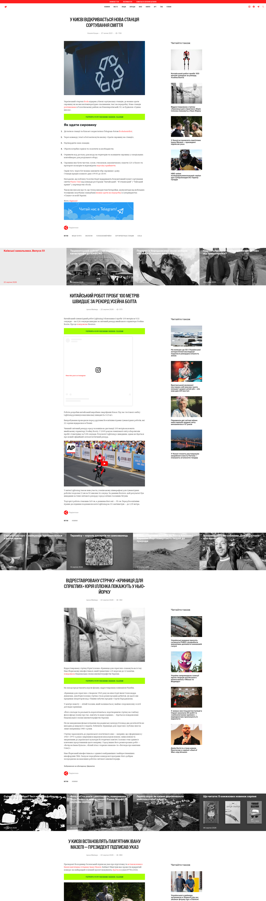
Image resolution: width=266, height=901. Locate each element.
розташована (70, 107)
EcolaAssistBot (125, 131)
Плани (169, 7)
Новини (107, 7)
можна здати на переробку (108, 193)
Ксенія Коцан (92, 33)
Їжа (161, 7)
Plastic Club (75, 182)
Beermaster (127, 2)
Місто (116, 7)
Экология (88, 236)
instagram (104, 117)
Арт (155, 7)
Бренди (132, 7)
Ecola (86, 101)
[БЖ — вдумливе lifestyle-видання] (15, 6)
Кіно (140, 7)
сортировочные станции (124, 236)
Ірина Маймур (92, 309)
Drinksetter (114, 2)
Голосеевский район (103, 236)
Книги (148, 7)
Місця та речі (76, 236)
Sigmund (73, 201)
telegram (119, 117)
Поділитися (73, 227)
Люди (124, 7)
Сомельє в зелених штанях (146, 2)
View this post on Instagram (76, 375)
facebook (111, 117)
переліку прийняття (105, 165)
